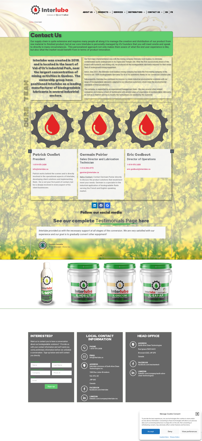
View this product (46, 304)
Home (31, 22)
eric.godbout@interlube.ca (91, 169)
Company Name (37, 370)
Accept (151, 431)
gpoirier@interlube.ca (42, 172)
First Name (35, 362)
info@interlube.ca (134, 169)
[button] (197, 414)
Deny (170, 431)
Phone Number (58, 370)
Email (33, 377)
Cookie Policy (164, 437)
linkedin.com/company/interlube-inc (104, 399)
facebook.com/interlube (99, 390)
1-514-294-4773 (39, 168)
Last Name (56, 362)
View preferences (189, 431)
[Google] (107, 205)
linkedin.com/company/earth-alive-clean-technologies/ (152, 375)
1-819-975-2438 (87, 165)
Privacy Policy (174, 437)
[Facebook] (101, 205)
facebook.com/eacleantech (148, 365)
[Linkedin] (94, 205)
